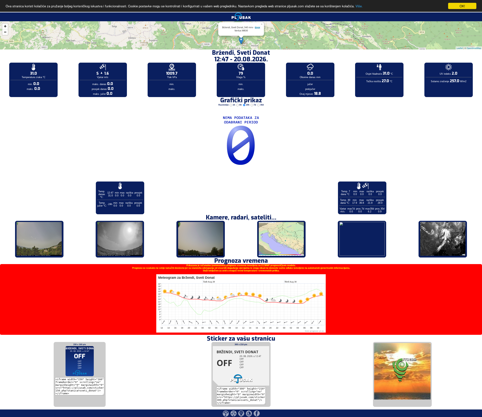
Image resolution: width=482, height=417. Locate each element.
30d (262, 105)
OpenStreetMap (474, 47)
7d (255, 105)
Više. (359, 6)
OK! (462, 6)
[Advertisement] (29, 61)
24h (247, 105)
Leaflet (460, 47)
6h (240, 105)
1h (234, 105)
